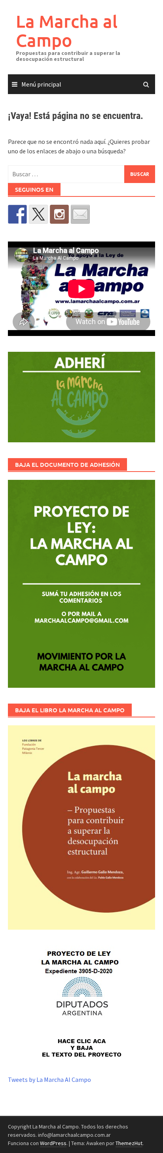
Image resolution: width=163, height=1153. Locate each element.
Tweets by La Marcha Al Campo (49, 1079)
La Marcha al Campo (67, 30)
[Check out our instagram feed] (59, 214)
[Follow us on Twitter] (38, 214)
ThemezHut (129, 1143)
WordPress (53, 1143)
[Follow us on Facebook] (17, 214)
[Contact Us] (80, 214)
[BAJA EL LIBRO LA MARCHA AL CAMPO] (81, 827)
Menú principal (41, 84)
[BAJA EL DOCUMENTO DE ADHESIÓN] (81, 584)
